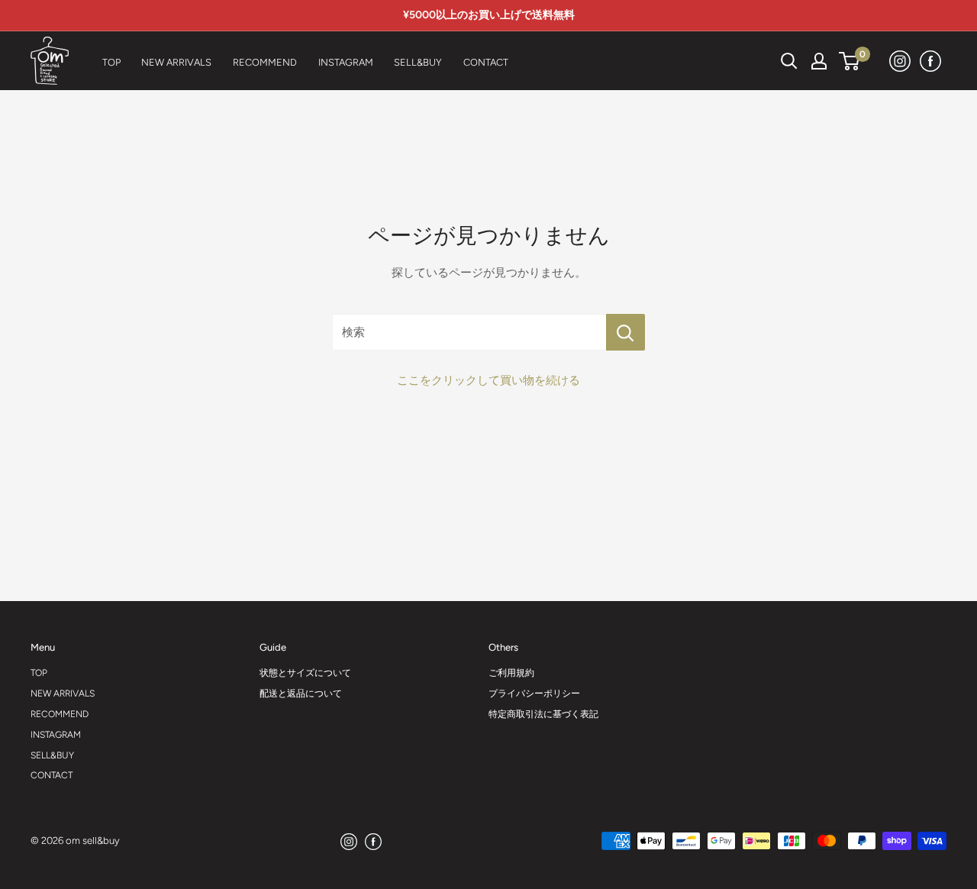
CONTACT (52, 775)
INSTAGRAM (56, 734)
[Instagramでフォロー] (900, 61)
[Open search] (789, 61)
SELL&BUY (52, 755)
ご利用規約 (511, 673)
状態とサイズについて (305, 673)
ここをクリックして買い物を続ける (488, 380)
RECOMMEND (60, 714)
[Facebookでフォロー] (931, 61)
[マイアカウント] (819, 61)
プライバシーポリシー (534, 693)
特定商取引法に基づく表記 (543, 714)
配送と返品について (301, 693)
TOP (39, 673)
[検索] (751, 61)
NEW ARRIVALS (63, 693)
